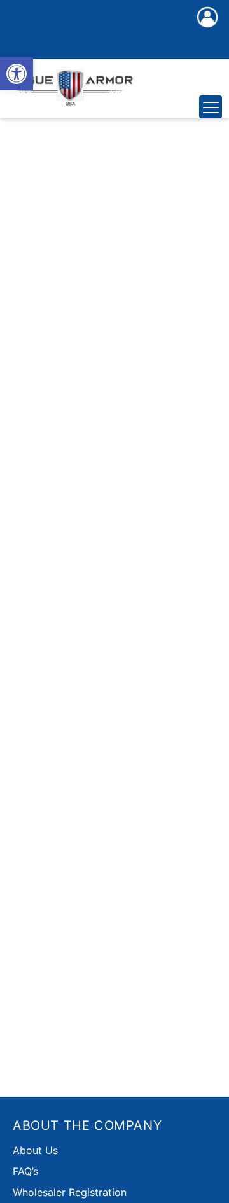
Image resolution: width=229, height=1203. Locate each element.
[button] (16, 73)
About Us (35, 1150)
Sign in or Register (207, 30)
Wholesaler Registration (70, 1192)
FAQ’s (25, 1171)
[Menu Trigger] (210, 106)
